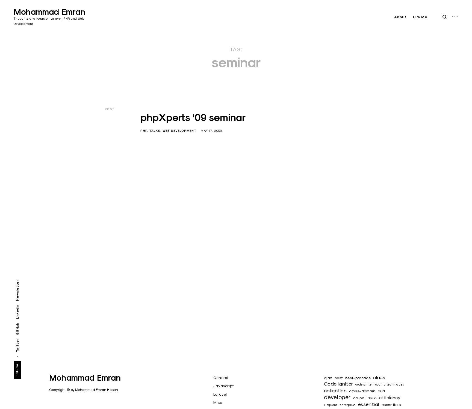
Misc (217, 402)
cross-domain (362, 391)
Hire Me (420, 17)
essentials (391, 404)
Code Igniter (338, 384)
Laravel (220, 394)
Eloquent (331, 405)
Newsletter (17, 290)
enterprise (348, 405)
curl (381, 391)
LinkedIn (17, 311)
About (400, 17)
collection (335, 390)
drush (372, 398)
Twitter (17, 345)
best (339, 378)
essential (368, 404)
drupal (359, 398)
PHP (143, 131)
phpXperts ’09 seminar (193, 117)
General (220, 377)
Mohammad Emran (49, 12)
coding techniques (389, 384)
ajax (328, 378)
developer (337, 397)
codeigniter (364, 384)
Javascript (223, 386)
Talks (154, 131)
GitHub (17, 329)
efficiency (389, 397)
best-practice (358, 378)
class (379, 377)
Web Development (179, 131)
